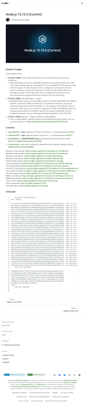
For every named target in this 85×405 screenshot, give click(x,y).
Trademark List (41, 384)
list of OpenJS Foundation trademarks (25, 387)
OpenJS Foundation (22, 380)
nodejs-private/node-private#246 (29, 141)
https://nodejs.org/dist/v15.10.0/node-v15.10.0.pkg (43, 161)
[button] (82, 3)
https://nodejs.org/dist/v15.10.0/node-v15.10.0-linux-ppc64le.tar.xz (53, 168)
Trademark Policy (27, 384)
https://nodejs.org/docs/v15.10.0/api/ (33, 186)
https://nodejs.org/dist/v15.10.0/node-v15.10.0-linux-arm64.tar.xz (47, 178)
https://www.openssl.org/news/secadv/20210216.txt (47, 122)
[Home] (41, 3)
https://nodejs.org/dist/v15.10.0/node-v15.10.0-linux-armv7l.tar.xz (47, 176)
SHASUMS (11, 191)
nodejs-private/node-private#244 (21, 147)
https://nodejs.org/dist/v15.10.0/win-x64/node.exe (43, 158)
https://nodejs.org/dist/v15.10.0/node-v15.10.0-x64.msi (46, 153)
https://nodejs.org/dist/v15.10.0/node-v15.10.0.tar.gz (37, 181)
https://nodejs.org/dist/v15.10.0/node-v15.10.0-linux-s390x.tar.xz (51, 171)
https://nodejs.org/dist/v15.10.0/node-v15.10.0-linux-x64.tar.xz (45, 166)
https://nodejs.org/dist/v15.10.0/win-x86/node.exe (43, 156)
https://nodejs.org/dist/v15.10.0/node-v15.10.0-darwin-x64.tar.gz (47, 163)
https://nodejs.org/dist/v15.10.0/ (33, 183)
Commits (10, 127)
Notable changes (14, 69)
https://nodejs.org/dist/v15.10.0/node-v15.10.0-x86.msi (46, 151)
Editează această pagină (12, 345)
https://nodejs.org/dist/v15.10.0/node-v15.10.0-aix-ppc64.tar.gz (43, 173)
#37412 (72, 132)
